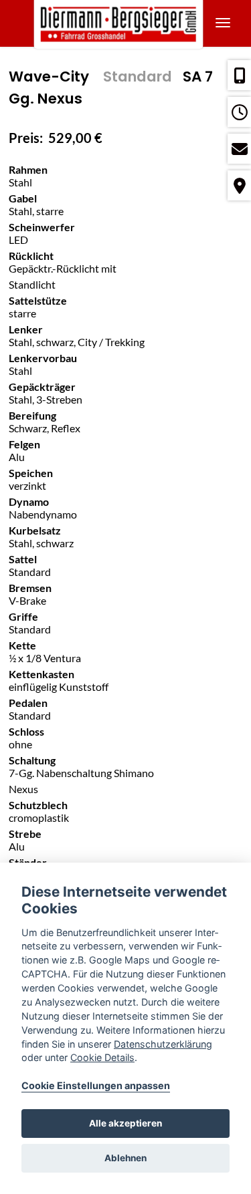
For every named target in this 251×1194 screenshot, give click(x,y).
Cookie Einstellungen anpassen (95, 1085)
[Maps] (239, 185)
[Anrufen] (239, 75)
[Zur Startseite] (125, 23)
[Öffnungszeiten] (239, 112)
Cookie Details (102, 1057)
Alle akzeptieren (125, 1123)
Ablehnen (125, 1158)
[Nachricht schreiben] (239, 149)
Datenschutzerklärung (163, 1044)
